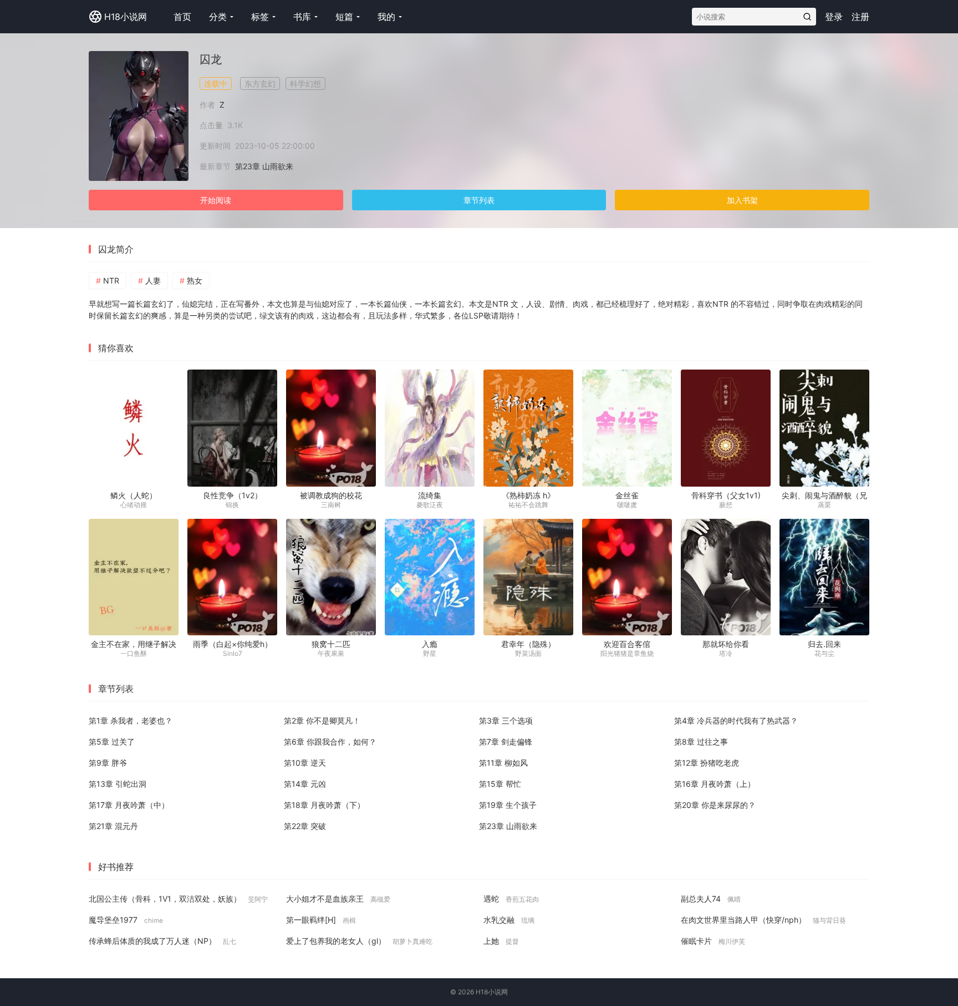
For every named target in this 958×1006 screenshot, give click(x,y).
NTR (111, 280)
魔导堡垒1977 (126, 919)
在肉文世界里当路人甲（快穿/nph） (763, 919)
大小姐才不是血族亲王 (338, 898)
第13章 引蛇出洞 (117, 783)
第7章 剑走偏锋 (505, 741)
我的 (386, 16)
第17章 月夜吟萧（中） (129, 805)
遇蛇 (511, 898)
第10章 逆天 (305, 762)
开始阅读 (215, 200)
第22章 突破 (305, 826)
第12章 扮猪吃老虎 (706, 762)
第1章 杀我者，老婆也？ (130, 720)
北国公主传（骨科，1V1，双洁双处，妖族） (178, 898)
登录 (834, 16)
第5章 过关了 (112, 741)
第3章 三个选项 (506, 720)
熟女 (194, 280)
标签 (260, 16)
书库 (302, 16)
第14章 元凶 (305, 783)
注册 (860, 16)
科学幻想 (305, 83)
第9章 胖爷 (108, 762)
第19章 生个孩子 (508, 805)
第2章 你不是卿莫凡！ (322, 720)
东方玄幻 (260, 83)
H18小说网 (125, 16)
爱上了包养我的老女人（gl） (359, 941)
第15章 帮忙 (500, 783)
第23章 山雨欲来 (264, 166)
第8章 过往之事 (701, 741)
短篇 (344, 16)
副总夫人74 (711, 898)
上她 (501, 941)
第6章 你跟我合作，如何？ (330, 741)
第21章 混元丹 (113, 826)
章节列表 (479, 200)
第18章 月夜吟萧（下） (324, 805)
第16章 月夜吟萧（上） (714, 783)
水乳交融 (508, 919)
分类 (218, 16)
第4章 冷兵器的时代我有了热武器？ (736, 720)
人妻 (153, 280)
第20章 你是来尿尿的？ (715, 805)
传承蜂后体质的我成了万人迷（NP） (162, 941)
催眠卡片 (713, 941)
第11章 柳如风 (503, 762)
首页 (182, 16)
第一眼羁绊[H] (321, 919)
